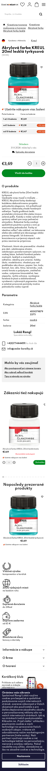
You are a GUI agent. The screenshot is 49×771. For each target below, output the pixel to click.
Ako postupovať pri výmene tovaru (22, 368)
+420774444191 (16, 343)
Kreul (34, 41)
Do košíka (27, 173)
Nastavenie (23, 756)
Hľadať (40, 14)
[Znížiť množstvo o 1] (30, 163)
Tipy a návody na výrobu (17, 376)
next (44, 418)
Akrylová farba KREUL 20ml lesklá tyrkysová (23, 538)
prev (3, 418)
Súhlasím (23, 764)
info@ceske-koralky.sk (20, 349)
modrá (33, 320)
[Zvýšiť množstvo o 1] (43, 163)
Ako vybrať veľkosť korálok (18, 372)
